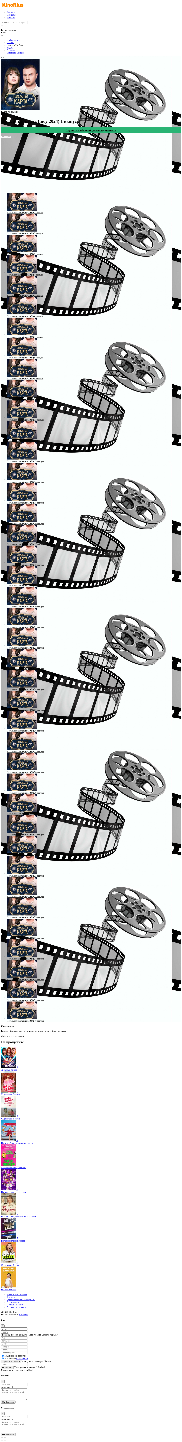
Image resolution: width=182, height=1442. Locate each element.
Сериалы (11, 15)
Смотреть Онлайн (15, 53)
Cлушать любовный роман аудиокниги (91, 130)
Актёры (10, 42)
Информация (13, 40)
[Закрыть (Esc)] (2, 1437)
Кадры (10, 47)
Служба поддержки (16, 1307)
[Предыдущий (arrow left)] (2, 1440)
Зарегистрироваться (11, 1361)
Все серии (6, 136)
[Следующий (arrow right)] (5, 1440)
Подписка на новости (15, 1356)
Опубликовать (8, 1402)
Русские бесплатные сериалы (21, 1299)
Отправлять (7, 1367)
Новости (11, 17)
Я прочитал (16, 1358)
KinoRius (23, 1314)
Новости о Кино (15, 1304)
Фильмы (11, 12)
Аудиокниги (13, 1302)
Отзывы (11, 50)
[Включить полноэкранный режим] (5, 1437)
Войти (4, 1335)
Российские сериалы (17, 1294)
